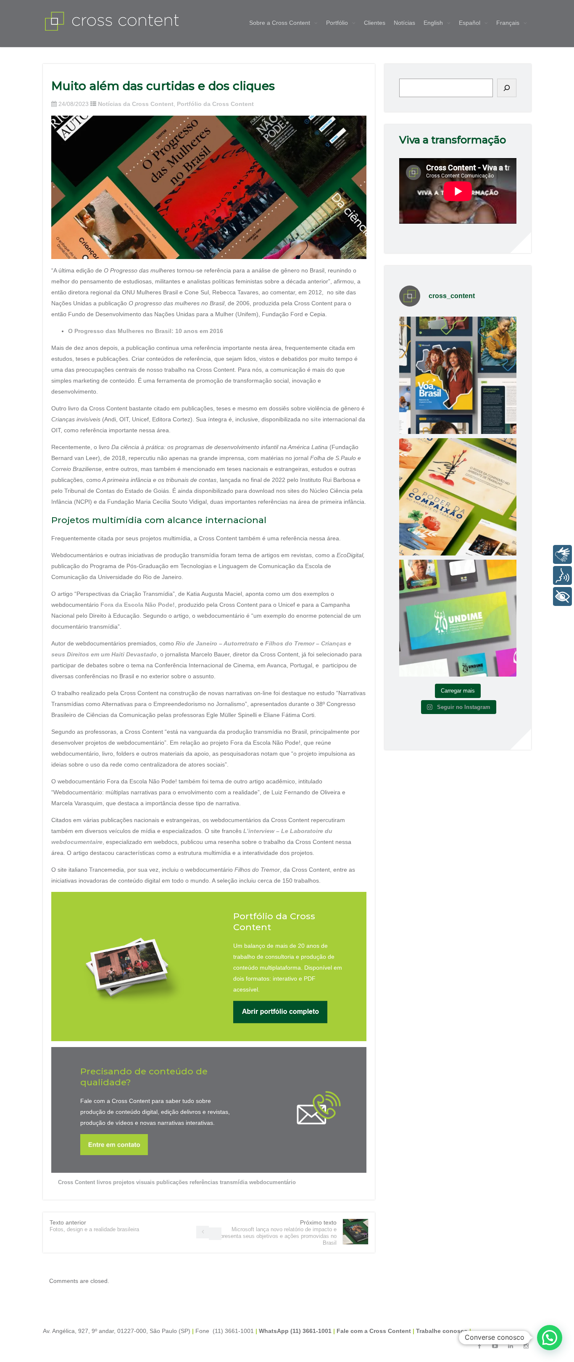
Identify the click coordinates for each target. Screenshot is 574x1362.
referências (204, 1182)
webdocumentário (272, 1182)
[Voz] (562, 575)
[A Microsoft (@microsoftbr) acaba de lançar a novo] (457, 375)
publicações (172, 1182)
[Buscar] (506, 88)
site (316, 419)
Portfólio (337, 22)
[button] (549, 1337)
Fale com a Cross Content (374, 1331)
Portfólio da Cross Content (215, 103)
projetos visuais (134, 1182)
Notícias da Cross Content (136, 103)
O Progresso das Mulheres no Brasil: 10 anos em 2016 (145, 331)
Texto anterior (94, 1225)
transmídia (234, 1182)
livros (104, 1182)
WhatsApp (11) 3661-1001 (295, 1331)
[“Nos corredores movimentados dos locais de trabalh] (457, 496)
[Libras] (562, 554)
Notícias (404, 22)
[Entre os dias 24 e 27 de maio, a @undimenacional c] (457, 618)
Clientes (374, 22)
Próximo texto (277, 1232)
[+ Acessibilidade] (562, 596)
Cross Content (76, 1182)
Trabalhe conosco (442, 1331)
